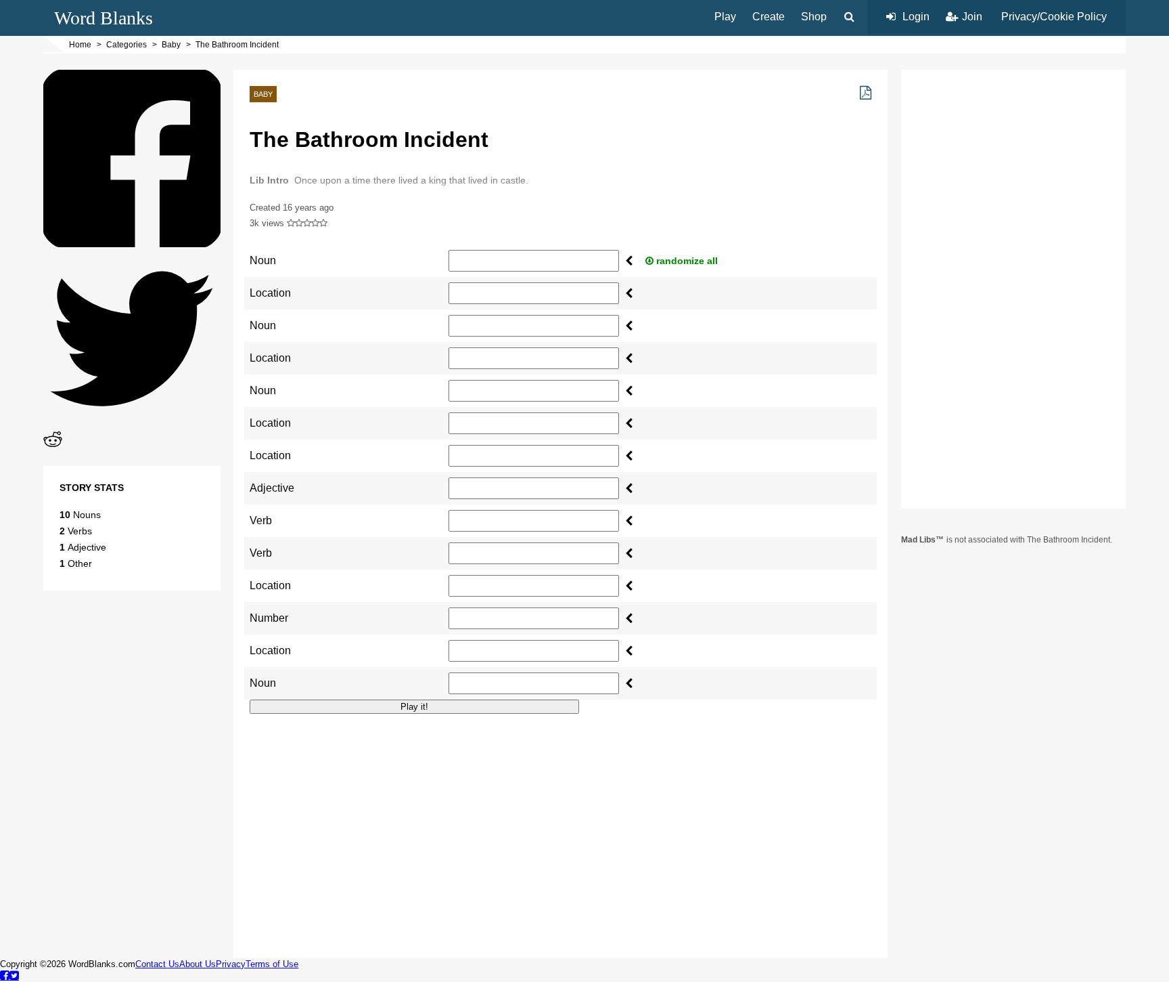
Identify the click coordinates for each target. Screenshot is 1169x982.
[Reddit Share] (52, 445)
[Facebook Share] (132, 243)
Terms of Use (272, 964)
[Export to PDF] (865, 93)
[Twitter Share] (132, 423)
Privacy (231, 964)
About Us (197, 964)
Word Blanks (103, 17)
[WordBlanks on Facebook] (4, 975)
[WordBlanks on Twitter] (14, 975)
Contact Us (157, 964)
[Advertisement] (560, 819)
